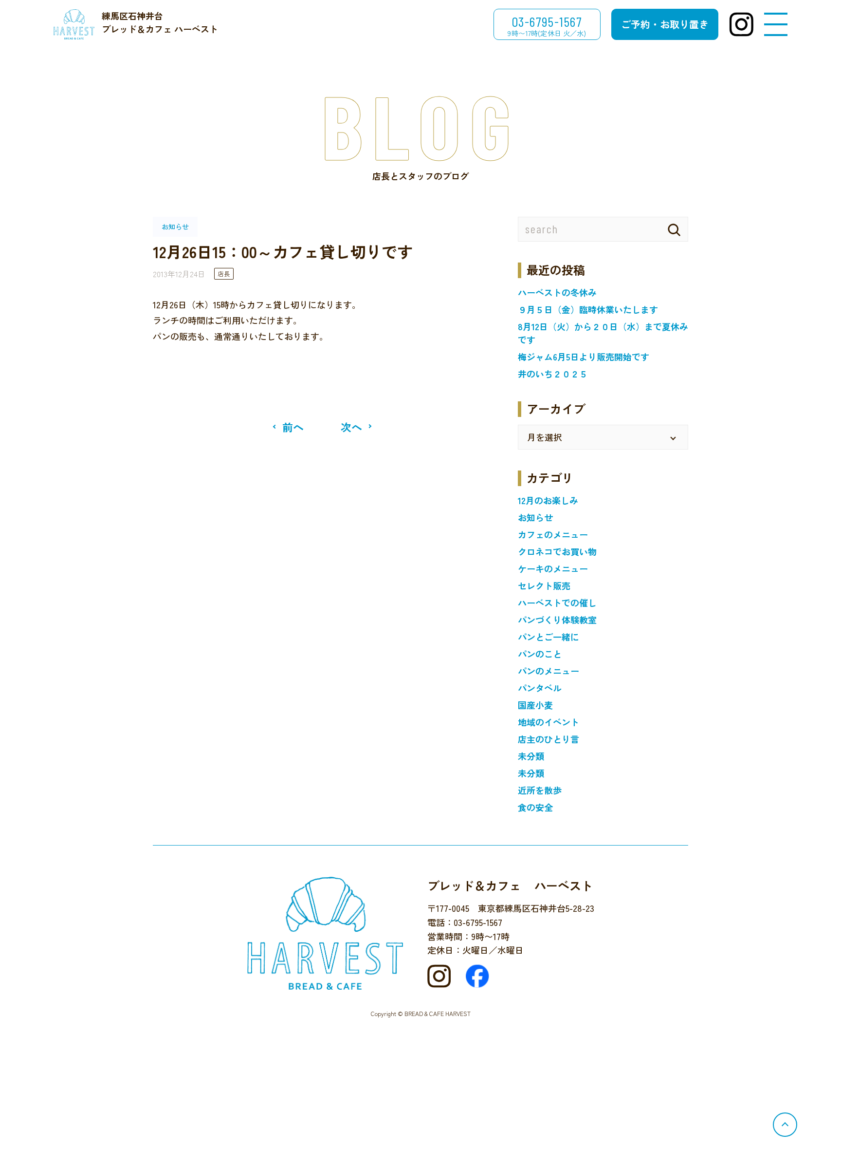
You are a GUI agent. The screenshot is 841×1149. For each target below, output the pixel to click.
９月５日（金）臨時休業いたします (588, 309)
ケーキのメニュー (553, 568)
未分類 (531, 756)
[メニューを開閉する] (775, 25)
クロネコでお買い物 (557, 551)
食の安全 (535, 807)
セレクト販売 (544, 585)
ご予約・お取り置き (665, 24)
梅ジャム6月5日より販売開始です (583, 356)
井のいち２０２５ (553, 373)
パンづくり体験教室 (557, 619)
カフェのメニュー (553, 534)
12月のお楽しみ (548, 500)
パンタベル (540, 687)
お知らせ (535, 517)
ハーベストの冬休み (557, 292)
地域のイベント (548, 722)
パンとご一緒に (548, 636)
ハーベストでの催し (557, 602)
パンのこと (540, 653)
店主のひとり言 (548, 739)
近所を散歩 (540, 790)
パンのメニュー (548, 670)
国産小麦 (535, 704)
